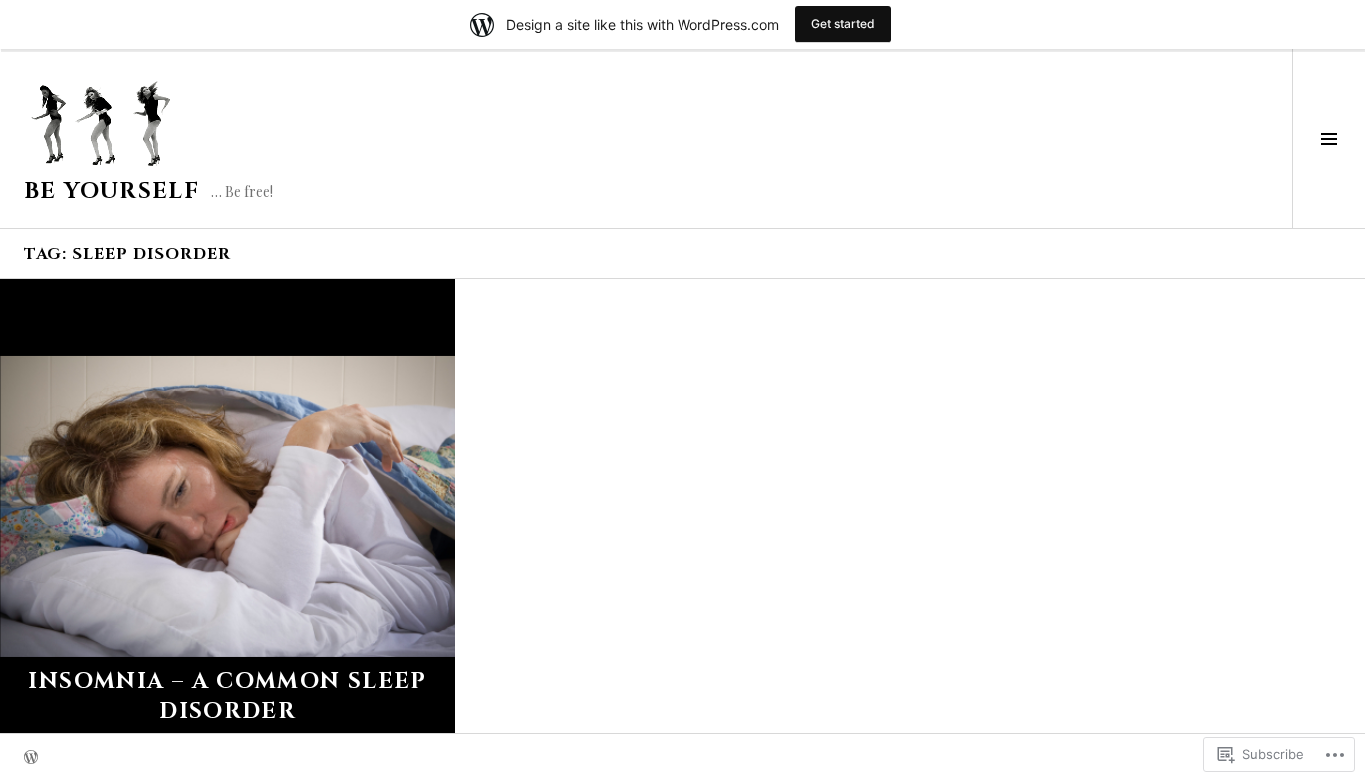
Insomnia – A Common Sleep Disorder (227, 696)
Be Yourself (111, 191)
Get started (843, 23)
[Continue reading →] (227, 506)
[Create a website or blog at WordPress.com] (31, 758)
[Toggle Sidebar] (1328, 138)
